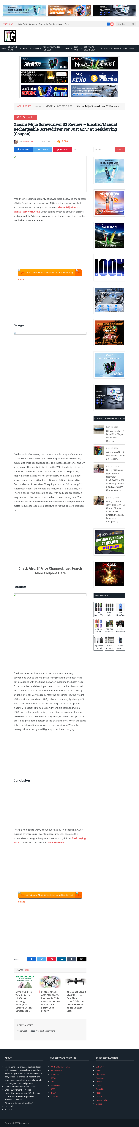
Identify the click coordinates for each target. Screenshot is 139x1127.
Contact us (9, 1086)
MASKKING (56, 1085)
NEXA (53, 1081)
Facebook (9, 1106)
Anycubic (100, 1089)
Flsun (98, 1085)
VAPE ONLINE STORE (60, 1066)
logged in (33, 1031)
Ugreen (99, 1104)
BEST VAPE (76, 48)
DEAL (125, 48)
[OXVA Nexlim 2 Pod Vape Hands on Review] (99, 450)
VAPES (67, 48)
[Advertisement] (50, 246)
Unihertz (99, 1081)
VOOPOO (55, 1074)
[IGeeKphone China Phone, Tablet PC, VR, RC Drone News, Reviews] (10, 36)
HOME (3, 48)
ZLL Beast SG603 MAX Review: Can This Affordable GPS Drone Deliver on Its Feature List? (76, 1001)
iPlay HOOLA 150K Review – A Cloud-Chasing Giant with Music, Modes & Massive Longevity (115, 511)
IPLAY (53, 1093)
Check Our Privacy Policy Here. (18, 1090)
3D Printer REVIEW (112, 418)
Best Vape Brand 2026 (89, 48)
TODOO (54, 1096)
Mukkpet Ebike (102, 1100)
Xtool (98, 1093)
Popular (98, 418)
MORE (116, 48)
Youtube (8, 1109)
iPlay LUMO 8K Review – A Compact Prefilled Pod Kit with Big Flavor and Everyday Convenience (115, 480)
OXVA (53, 1078)
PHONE (36, 48)
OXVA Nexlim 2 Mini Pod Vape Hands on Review (115, 436)
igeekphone (24, 1123)
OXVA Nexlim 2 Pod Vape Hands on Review (115, 456)
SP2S (53, 1089)
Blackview (100, 1074)
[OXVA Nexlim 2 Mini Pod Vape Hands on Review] (99, 429)
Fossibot (100, 1078)
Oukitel (99, 1096)
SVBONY (100, 1066)
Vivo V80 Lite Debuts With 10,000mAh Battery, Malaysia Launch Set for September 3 (23, 1001)
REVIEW (107, 48)
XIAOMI (126, 418)
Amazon (27, 48)
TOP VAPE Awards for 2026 (51, 48)
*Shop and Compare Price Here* (19, 1103)
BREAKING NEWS (12, 48)
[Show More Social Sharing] (75, 149)
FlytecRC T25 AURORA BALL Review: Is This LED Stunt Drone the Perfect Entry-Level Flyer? (50, 1001)
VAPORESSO (56, 1070)
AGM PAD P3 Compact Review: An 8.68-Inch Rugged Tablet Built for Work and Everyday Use (45, 24)
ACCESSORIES (25, 117)
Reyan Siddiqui (30, 141)
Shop (131, 48)
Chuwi (98, 1070)
